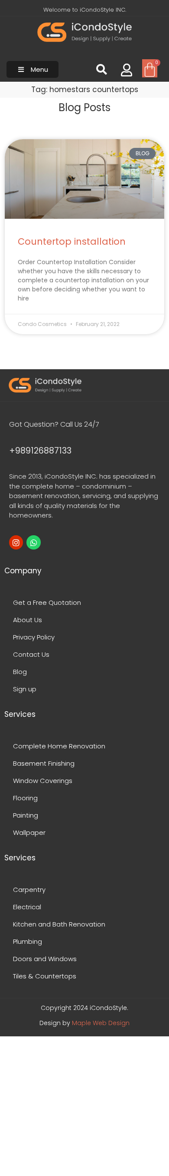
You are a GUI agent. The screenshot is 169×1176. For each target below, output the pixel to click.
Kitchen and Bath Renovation (59, 924)
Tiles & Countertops (44, 976)
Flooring (25, 797)
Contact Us (31, 654)
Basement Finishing (44, 763)
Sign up (24, 688)
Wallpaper (29, 832)
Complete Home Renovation (59, 746)
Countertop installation (72, 241)
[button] (32, 69)
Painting (25, 815)
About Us (27, 619)
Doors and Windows (45, 958)
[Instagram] (16, 542)
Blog (20, 671)
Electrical (27, 906)
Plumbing (27, 941)
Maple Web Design (101, 1023)
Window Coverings (42, 780)
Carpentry (29, 889)
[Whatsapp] (33, 542)
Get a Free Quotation (47, 602)
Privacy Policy (34, 637)
